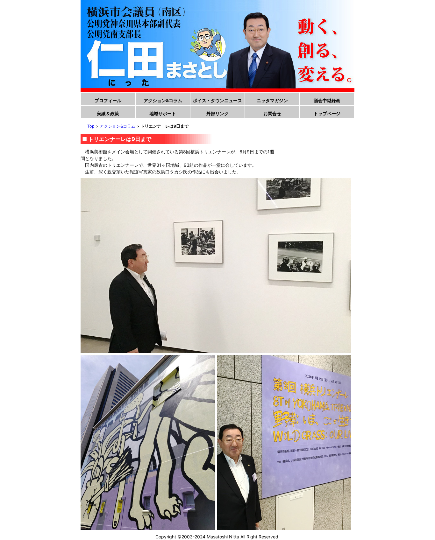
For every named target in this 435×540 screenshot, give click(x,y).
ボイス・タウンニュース (217, 100)
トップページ (327, 113)
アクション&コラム (163, 100)
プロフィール (108, 100)
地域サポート (162, 113)
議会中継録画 (327, 100)
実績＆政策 (108, 113)
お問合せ (272, 113)
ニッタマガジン (272, 100)
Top (91, 126)
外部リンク (217, 113)
